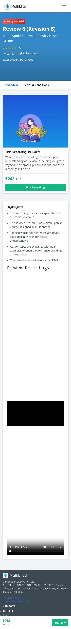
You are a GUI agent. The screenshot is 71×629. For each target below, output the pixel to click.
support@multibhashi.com (16, 601)
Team (5, 615)
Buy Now (60, 622)
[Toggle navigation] (63, 7)
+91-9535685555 (11, 598)
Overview (11, 85)
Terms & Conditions (36, 85)
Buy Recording (35, 187)
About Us (8, 611)
